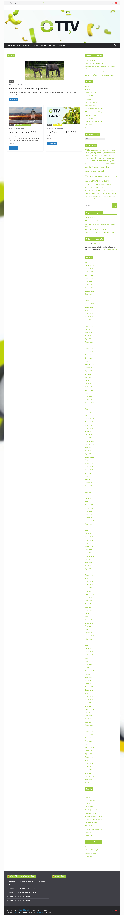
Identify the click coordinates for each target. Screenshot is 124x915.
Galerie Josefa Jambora (93, 153)
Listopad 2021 (89, 444)
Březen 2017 (89, 623)
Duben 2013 (89, 763)
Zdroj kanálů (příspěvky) (92, 850)
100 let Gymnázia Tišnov (102, 244)
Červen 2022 (89, 422)
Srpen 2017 (88, 607)
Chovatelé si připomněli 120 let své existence (99, 75)
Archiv (43, 45)
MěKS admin (20, 128)
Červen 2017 (89, 613)
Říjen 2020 (88, 486)
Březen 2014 (89, 738)
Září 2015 (88, 680)
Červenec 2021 (89, 457)
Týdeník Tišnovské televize (93, 121)
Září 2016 (88, 642)
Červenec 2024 (89, 342)
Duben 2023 (89, 390)
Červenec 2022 (89, 419)
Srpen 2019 (88, 530)
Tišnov (98, 193)
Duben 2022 (89, 428)
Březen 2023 (89, 393)
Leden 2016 (88, 668)
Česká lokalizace (90, 856)
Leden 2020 (88, 514)
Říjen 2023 (88, 371)
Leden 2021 (88, 476)
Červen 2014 (89, 728)
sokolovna (108, 190)
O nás (25, 45)
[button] (28, 45)
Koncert (105, 161)
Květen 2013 (89, 760)
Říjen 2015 (88, 677)
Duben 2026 (89, 275)
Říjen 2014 (88, 716)
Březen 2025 (89, 316)
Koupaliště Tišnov (112, 161)
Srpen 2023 (88, 377)
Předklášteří (100, 190)
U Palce (102, 193)
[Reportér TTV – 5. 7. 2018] (25, 115)
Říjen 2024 (88, 332)
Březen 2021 (89, 470)
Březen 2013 (89, 767)
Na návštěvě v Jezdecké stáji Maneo (28, 88)
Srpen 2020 (88, 492)
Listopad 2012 (89, 776)
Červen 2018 (89, 575)
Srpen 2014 (88, 722)
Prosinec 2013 (89, 747)
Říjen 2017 (88, 601)
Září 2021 (88, 451)
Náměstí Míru (92, 188)
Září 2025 (88, 297)
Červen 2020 (89, 498)
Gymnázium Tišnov (109, 153)
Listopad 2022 (89, 406)
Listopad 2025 (89, 291)
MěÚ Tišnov (106, 184)
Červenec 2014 (89, 725)
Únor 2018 (88, 588)
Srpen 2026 (88, 262)
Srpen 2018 (88, 569)
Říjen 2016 (88, 639)
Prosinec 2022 (89, 403)
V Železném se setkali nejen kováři (41, 4)
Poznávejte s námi (91, 102)
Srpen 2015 (88, 684)
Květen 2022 (89, 425)
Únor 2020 (88, 511)
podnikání (93, 191)
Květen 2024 (89, 348)
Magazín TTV (89, 96)
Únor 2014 (88, 741)
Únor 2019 (88, 550)
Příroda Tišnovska (90, 105)
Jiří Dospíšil (111, 158)
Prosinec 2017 (89, 594)
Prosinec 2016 (89, 633)
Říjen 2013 (88, 754)
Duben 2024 (89, 352)
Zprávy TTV (88, 128)
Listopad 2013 (89, 751)
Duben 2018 (89, 581)
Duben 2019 (89, 543)
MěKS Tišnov (97, 171)
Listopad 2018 (89, 559)
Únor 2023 (88, 396)
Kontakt (62, 45)
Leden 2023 (88, 399)
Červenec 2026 (89, 265)
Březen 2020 (89, 508)
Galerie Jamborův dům (108, 150)
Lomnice (103, 164)
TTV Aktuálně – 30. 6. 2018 (61, 131)
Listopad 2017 (89, 597)
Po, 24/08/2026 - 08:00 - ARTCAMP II (18, 900)
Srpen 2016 (88, 645)
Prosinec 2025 (89, 288)
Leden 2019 (88, 553)
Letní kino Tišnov (95, 164)
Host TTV (88, 89)
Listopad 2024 (89, 329)
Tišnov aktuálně (90, 60)
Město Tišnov (59, 876)
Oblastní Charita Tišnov (103, 188)
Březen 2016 (89, 661)
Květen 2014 (89, 731)
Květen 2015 (89, 693)
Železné (100, 199)
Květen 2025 (89, 310)
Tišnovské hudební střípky (93, 112)
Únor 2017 (88, 626)
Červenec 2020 (89, 495)
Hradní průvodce (90, 93)
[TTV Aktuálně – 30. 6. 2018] (63, 115)
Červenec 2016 (89, 648)
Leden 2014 (88, 744)
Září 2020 (88, 489)
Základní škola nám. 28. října (99, 196)
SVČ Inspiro (92, 193)
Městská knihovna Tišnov (103, 176)
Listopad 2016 (89, 636)
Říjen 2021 (88, 447)
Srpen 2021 (88, 454)
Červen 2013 (89, 757)
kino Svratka (97, 161)
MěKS (87, 171)
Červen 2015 (89, 690)
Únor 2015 (88, 703)
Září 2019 (88, 527)
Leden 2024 (88, 361)
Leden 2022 (88, 438)
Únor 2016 (88, 664)
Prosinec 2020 (89, 479)
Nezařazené (89, 99)
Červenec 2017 (89, 610)
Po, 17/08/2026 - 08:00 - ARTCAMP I (18, 896)
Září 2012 (88, 783)
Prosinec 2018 (89, 556)
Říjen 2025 (88, 294)
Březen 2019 (89, 546)
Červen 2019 (89, 537)
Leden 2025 (88, 323)
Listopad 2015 (89, 674)
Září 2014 (88, 719)
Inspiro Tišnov (100, 155)
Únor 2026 (88, 281)
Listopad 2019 (89, 521)
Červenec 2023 (89, 380)
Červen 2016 (89, 652)
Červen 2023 (89, 384)
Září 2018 (88, 565)
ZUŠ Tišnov (88, 196)
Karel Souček (88, 161)
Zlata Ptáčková (22, 85)
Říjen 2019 (88, 524)
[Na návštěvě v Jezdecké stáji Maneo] (44, 70)
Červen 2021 (89, 460)
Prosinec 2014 (89, 709)
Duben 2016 (89, 658)
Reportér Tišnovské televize (22, 124)
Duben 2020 (89, 505)
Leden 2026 (88, 285)
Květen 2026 (89, 272)
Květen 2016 (89, 655)
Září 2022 (88, 412)
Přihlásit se (88, 847)
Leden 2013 (88, 773)
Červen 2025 (89, 307)
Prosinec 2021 (89, 441)
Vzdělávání (107, 193)
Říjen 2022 (88, 409)
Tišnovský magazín (91, 115)
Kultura (87, 164)
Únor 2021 (88, 473)
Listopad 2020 (89, 482)
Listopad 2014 (89, 712)
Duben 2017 (89, 620)
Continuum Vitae (97, 150)
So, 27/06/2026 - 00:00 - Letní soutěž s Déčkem (22, 892)
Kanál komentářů (90, 853)
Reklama (52, 45)
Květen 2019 (89, 540)
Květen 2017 (89, 617)
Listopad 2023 (89, 368)
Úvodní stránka (14, 45)
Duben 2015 (89, 696)
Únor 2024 (88, 358)
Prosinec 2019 (89, 518)
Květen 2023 (89, 387)
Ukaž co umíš (89, 125)
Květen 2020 (89, 502)
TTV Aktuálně (57, 124)
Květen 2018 (89, 578)
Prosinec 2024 (89, 326)
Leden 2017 (88, 629)
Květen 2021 (89, 463)
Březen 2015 (89, 700)
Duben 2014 (89, 735)
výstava (113, 193)
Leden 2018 (88, 591)
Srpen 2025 (88, 301)
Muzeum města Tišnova (102, 167)
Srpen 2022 (88, 415)
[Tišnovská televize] (62, 11)
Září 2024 (88, 336)
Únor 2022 (88, 435)
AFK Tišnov (89, 150)
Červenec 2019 (89, 534)
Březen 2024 (89, 355)
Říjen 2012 (88, 779)
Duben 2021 (89, 467)
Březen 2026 (89, 278)
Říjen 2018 (88, 562)
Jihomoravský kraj (103, 158)
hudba (93, 155)
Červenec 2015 (89, 687)
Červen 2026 (89, 269)
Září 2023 (88, 374)
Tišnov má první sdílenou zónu (95, 63)
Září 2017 (88, 604)
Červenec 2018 (89, 572)
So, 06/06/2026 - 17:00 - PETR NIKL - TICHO (21, 888)
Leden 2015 (88, 706)
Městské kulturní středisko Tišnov (22, 876)
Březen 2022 (89, 431)
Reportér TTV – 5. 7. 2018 (22, 131)
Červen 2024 (89, 345)
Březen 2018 (89, 585)
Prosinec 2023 (89, 364)
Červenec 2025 (89, 304)
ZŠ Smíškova (93, 199)
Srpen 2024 (88, 339)
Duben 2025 (89, 313)
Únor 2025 (88, 320)
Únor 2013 (88, 770)
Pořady (35, 45)
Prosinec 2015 (89, 671)
